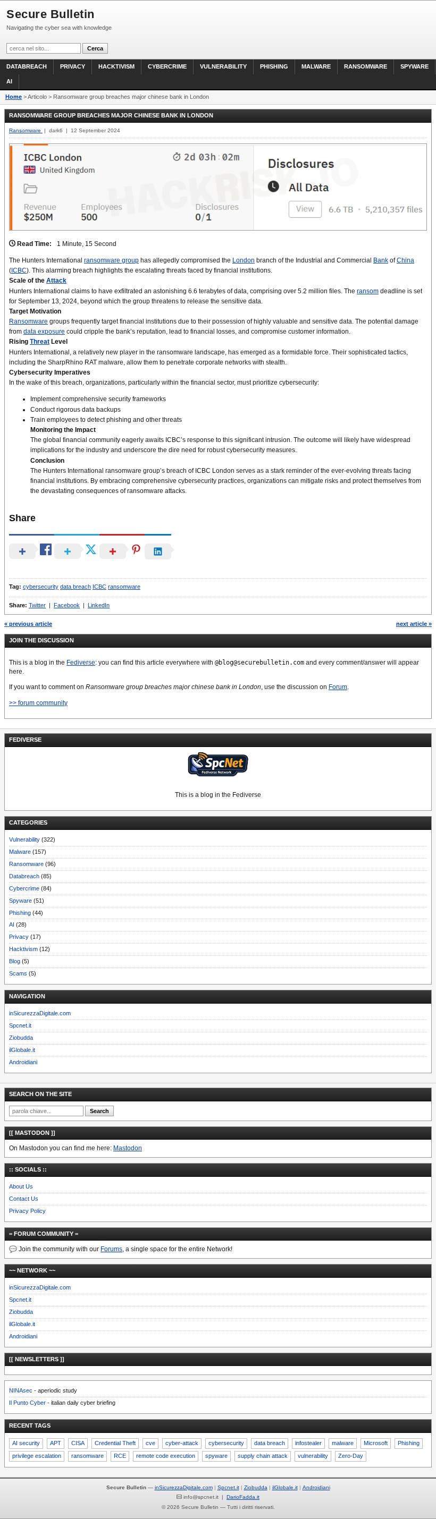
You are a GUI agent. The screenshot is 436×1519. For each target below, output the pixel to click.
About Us (21, 1186)
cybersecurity (40, 586)
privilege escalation (36, 1456)
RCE (120, 1456)
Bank (380, 260)
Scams (18, 973)
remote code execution (165, 1456)
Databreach (26, 66)
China (405, 260)
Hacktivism (116, 66)
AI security (26, 1443)
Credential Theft (115, 1443)
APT (55, 1443)
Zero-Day (350, 1456)
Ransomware (365, 66)
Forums (111, 1249)
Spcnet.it (20, 1025)
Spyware (414, 66)
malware (343, 1443)
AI (9, 81)
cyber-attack (181, 1443)
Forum (338, 687)
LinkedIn (99, 605)
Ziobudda (21, 1037)
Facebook (67, 605)
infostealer (308, 1443)
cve (150, 1443)
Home (13, 97)
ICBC (19, 270)
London (243, 260)
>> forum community (38, 703)
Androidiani (23, 1062)
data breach (75, 586)
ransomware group (111, 260)
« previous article (28, 624)
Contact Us (23, 1198)
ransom (368, 291)
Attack (56, 280)
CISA (78, 1443)
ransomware (124, 586)
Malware (316, 66)
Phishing (274, 66)
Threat (39, 341)
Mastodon (127, 1148)
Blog (14, 961)
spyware (216, 1456)
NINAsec (20, 1390)
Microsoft (376, 1443)
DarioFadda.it (243, 1497)
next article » (414, 624)
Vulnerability (223, 66)
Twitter (37, 605)
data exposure (44, 331)
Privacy (72, 66)
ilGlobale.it (22, 1050)
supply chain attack (263, 1456)
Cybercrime (167, 66)
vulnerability (313, 1456)
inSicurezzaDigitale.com (40, 1013)
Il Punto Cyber (27, 1402)
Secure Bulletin (50, 14)
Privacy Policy (27, 1211)
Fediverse (80, 662)
